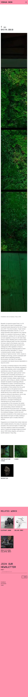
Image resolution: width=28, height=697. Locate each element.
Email (2, 569)
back (3, 27)
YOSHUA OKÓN (6, 2)
